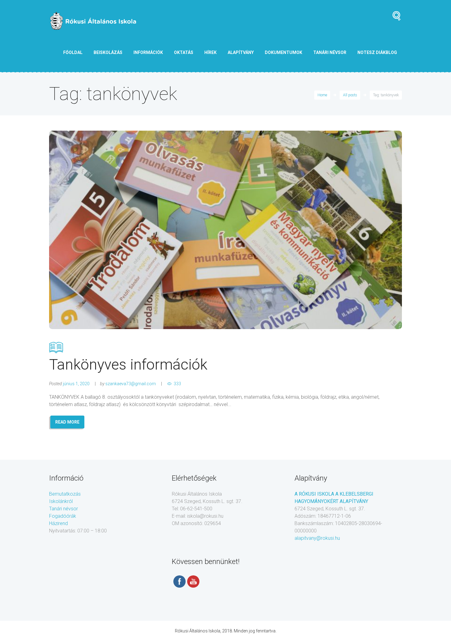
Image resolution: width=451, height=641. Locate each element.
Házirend (58, 523)
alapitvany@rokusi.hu (317, 538)
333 (177, 383)
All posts (350, 95)
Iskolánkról (61, 501)
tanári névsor (329, 52)
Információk (148, 52)
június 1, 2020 (76, 383)
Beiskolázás (108, 52)
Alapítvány (241, 52)
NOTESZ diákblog (377, 52)
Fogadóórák (62, 516)
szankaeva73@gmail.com (130, 383)
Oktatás (183, 52)
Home (322, 95)
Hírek (210, 52)
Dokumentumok (283, 52)
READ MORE (67, 422)
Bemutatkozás (65, 494)
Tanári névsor (63, 509)
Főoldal (73, 52)
